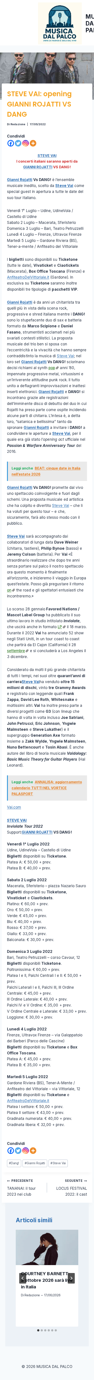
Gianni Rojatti (19, 180)
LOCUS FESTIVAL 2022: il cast (71, 1188)
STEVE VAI (47, 155)
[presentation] (47, 1247)
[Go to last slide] (22, 1278)
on (9, 590)
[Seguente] (71, 1278)
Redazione (17, 124)
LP (60, 627)
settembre (16, 651)
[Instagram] (25, 143)
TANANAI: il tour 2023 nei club (21, 1188)
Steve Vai (64, 185)
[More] (33, 143)
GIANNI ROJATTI (37, 167)
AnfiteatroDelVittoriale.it (28, 277)
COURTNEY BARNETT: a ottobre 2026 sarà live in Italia (47, 1280)
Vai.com (14, 807)
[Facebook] (10, 143)
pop (52, 368)
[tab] (38, 1330)
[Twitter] (18, 143)
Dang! (14, 1163)
